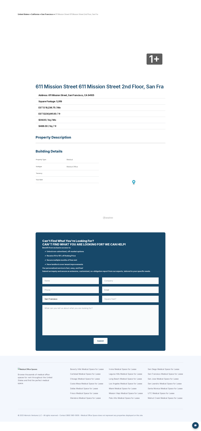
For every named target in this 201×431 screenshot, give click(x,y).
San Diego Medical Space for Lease (163, 369)
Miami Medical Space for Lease (122, 388)
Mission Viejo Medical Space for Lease (126, 393)
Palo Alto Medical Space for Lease (124, 398)
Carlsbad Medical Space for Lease (85, 374)
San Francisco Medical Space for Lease (165, 374)
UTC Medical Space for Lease (161, 393)
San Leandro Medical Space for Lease (165, 383)
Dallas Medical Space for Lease (84, 388)
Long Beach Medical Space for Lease (125, 379)
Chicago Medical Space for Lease (85, 379)
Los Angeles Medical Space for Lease (125, 383)
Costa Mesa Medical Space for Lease (86, 383)
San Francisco (47, 14)
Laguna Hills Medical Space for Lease (125, 374)
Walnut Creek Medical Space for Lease (165, 398)
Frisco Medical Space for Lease (84, 393)
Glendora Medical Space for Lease (85, 398)
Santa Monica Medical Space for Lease (165, 388)
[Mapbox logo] (108, 217)
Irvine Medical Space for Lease (122, 369)
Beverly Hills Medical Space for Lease (87, 369)
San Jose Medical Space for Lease (163, 379)
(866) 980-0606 (72, 415)
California (35, 14)
